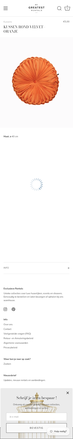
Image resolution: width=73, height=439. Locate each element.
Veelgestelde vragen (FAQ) (17, 333)
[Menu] (6, 8)
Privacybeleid (10, 347)
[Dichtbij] (68, 393)
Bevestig (36, 428)
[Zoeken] (59, 9)
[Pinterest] (13, 309)
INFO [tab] (6, 267)
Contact (7, 329)
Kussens (8, 21)
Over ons (8, 324)
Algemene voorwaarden (16, 343)
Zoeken (7, 364)
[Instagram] (5, 309)
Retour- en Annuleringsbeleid (18, 338)
